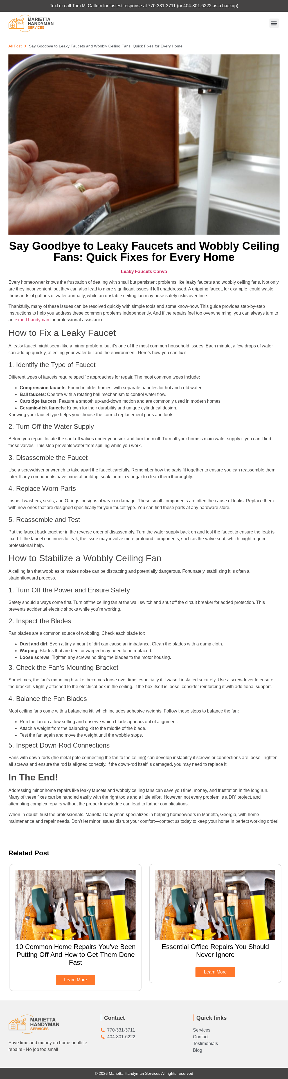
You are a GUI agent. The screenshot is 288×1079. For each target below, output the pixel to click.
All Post (15, 46)
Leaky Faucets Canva (144, 271)
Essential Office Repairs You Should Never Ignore (215, 950)
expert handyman (31, 319)
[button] (274, 23)
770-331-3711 (162, 5)
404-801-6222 (197, 5)
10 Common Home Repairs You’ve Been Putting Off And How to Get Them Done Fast (76, 954)
